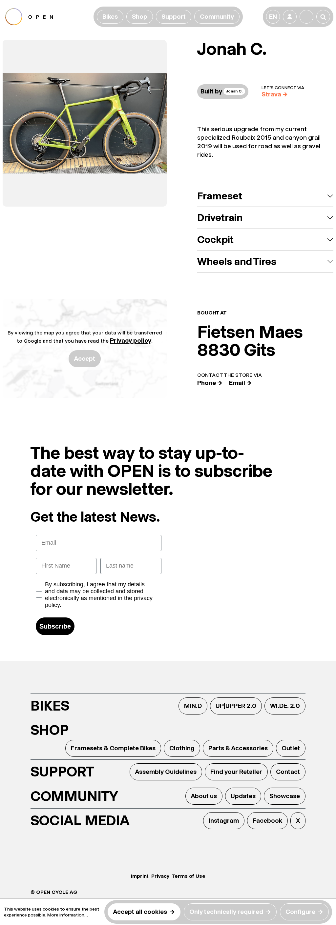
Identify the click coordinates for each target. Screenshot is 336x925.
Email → (240, 383)
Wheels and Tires (236, 261)
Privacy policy (130, 340)
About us (204, 796)
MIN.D (193, 706)
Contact (288, 771)
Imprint (140, 876)
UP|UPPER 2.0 (236, 706)
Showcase (284, 796)
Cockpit (215, 239)
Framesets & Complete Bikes (113, 748)
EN (273, 16)
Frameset (219, 196)
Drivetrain (219, 217)
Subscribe (55, 626)
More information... (67, 914)
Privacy (160, 876)
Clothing (182, 748)
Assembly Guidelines (166, 771)
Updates (243, 796)
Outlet (291, 748)
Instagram (224, 820)
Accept (84, 358)
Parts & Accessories (238, 748)
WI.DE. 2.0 (285, 706)
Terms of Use (188, 876)
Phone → (209, 383)
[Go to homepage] (48, 17)
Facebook (267, 820)
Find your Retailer (236, 771)
